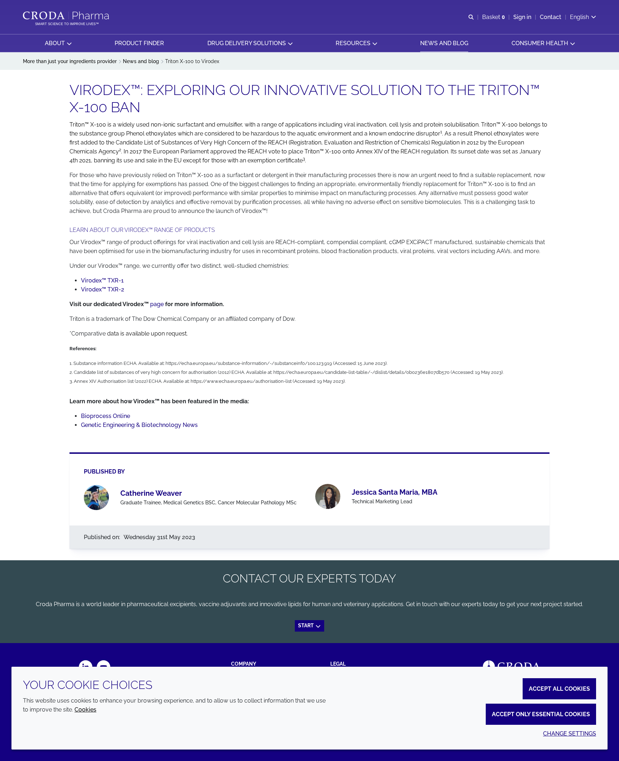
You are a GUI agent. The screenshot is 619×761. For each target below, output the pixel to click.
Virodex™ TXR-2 (102, 289)
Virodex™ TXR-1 (102, 280)
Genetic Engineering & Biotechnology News (139, 425)
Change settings (569, 733)
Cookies (85, 709)
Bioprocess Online (105, 416)
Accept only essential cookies (541, 714)
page (157, 304)
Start (306, 625)
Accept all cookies (559, 688)
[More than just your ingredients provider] (67, 15)
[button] (58, 43)
